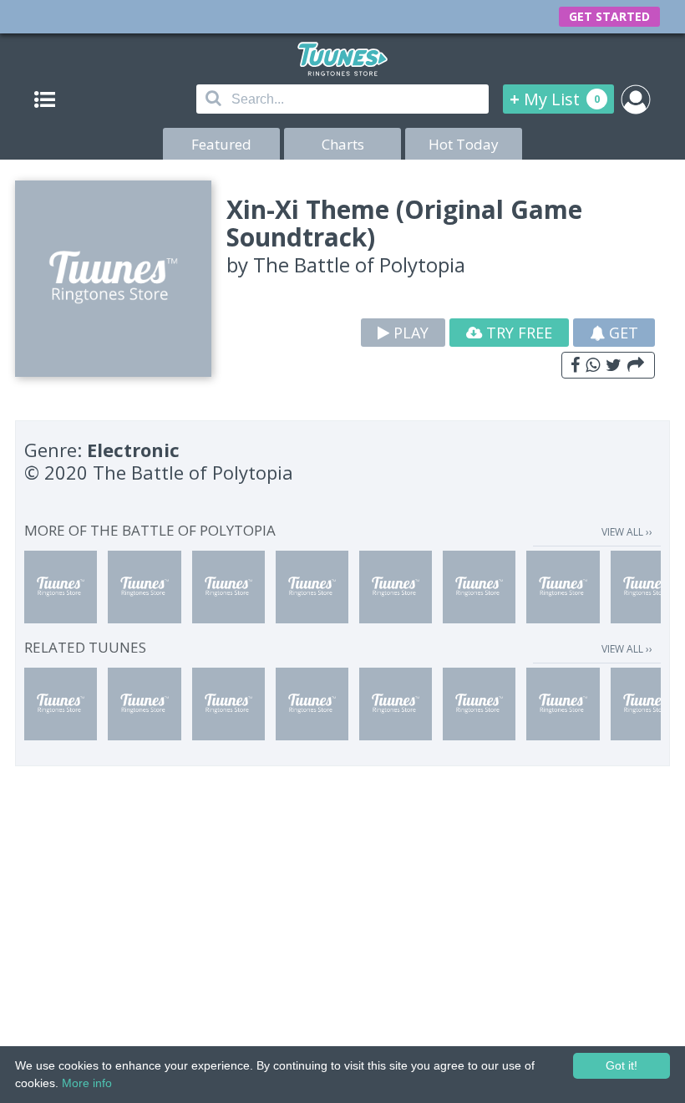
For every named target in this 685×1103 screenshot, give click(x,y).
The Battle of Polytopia (359, 264)
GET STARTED (609, 16)
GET (621, 333)
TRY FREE (517, 333)
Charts (343, 144)
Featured (221, 144)
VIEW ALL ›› (626, 532)
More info (87, 1083)
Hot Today (464, 144)
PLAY (409, 333)
